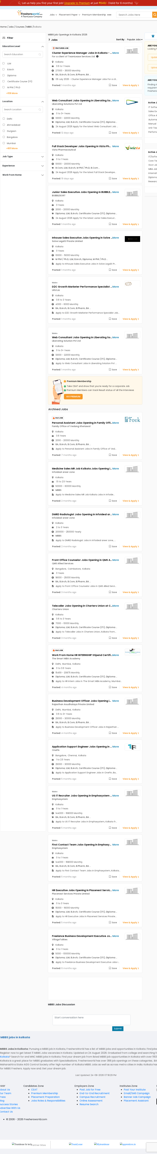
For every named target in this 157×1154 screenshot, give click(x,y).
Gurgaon (11, 131)
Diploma (11, 75)
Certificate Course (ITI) (19, 81)
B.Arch (10, 69)
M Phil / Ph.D (13, 87)
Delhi (9, 118)
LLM (9, 63)
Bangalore (12, 137)
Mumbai (11, 143)
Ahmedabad (13, 124)
